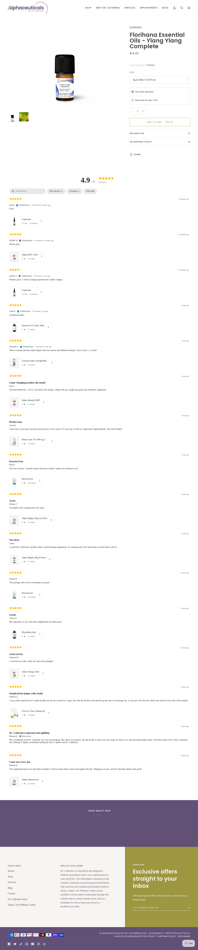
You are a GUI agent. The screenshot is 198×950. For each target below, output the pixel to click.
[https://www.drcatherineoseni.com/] (38, 944)
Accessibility (156, 933)
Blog (10, 888)
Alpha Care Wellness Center (21, 904)
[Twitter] (15, 944)
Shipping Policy (142, 141)
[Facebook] (9, 944)
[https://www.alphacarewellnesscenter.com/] (44, 944)
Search (11, 871)
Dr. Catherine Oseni (17, 899)
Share (137, 154)
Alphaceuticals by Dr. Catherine (121, 933)
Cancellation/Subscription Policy (135, 936)
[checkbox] (90, 191)
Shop (10, 876)
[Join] (186, 907)
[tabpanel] (99, 488)
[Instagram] (26, 944)
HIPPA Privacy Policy (177, 933)
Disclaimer (184, 936)
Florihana (136, 27)
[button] (88, 8)
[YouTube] (32, 944)
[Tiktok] (20, 944)
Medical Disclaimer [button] (71, 865)
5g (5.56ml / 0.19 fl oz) (144, 79)
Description (137, 133)
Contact (11, 893)
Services (12, 882)
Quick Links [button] (14, 865)
